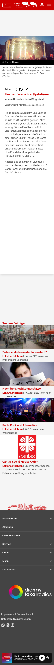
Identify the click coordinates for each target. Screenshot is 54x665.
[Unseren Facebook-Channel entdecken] (8, 625)
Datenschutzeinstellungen (16, 619)
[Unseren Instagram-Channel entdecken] (12, 625)
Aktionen (7, 527)
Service (6, 544)
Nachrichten (9, 518)
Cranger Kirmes (11, 535)
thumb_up (47, 658)
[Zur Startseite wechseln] (6, 5)
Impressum (7, 614)
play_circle (42, 657)
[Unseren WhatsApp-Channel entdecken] (3, 625)
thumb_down (36, 658)
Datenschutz (24, 614)
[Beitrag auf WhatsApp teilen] (15, 89)
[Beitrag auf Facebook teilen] (21, 89)
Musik (5, 561)
